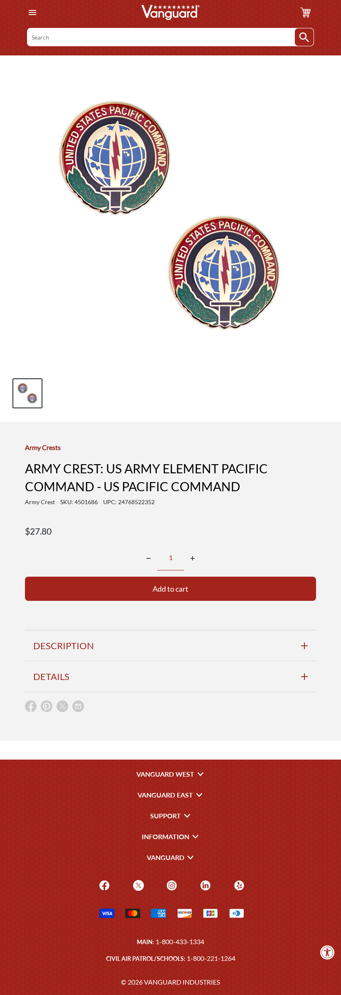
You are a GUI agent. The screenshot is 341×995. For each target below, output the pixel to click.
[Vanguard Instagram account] (171, 884)
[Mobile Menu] (32, 13)
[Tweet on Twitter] (62, 708)
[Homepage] (170, 12)
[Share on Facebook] (31, 708)
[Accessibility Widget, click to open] (327, 952)
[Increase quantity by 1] (192, 558)
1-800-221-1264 (211, 958)
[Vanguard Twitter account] (137, 884)
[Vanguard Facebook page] (103, 884)
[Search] (304, 37)
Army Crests (43, 447)
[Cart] (305, 12)
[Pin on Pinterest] (46, 708)
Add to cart (170, 588)
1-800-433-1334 (180, 941)
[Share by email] (78, 706)
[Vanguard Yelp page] (238, 884)
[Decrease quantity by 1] (148, 558)
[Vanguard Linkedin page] (204, 884)
